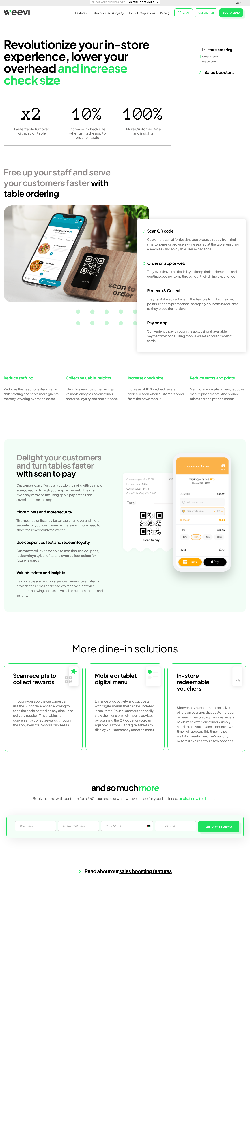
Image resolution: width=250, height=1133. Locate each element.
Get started (206, 12)
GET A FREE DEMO (219, 826)
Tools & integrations (142, 13)
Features (81, 13)
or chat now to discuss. (198, 798)
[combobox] (148, 826)
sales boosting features (145, 871)
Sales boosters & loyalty (108, 13)
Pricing (164, 13)
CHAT (186, 12)
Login (238, 2)
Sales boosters (219, 72)
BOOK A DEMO (231, 12)
